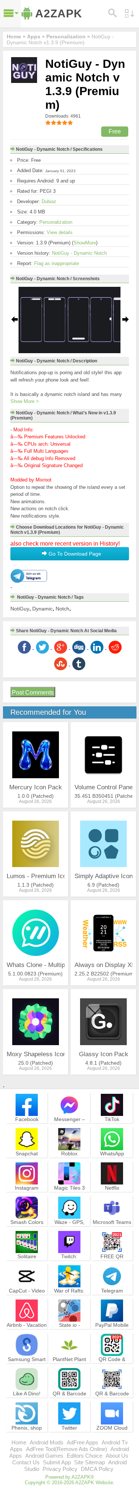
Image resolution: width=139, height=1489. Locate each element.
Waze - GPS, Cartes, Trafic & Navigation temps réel (69, 1232)
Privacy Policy (60, 1469)
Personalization (55, 222)
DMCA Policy (97, 1469)
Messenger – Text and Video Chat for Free (69, 1125)
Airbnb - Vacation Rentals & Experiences (27, 1331)
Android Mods (46, 1442)
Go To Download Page (74, 554)
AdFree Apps (82, 1442)
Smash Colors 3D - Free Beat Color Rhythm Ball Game (26, 1232)
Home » (16, 36)
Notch (62, 609)
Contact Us (26, 1462)
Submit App (57, 1462)
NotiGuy (19, 609)
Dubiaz (49, 201)
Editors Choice (84, 1456)
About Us (117, 1456)
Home (18, 1442)
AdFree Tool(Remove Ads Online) (66, 1449)
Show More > (24, 401)
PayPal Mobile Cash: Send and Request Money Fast (112, 1334)
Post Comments (33, 692)
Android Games (44, 1456)
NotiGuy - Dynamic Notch (79, 253)
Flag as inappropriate (56, 263)
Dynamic (42, 609)
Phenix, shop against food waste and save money (27, 1437)
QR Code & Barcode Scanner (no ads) (112, 1365)
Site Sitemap (89, 1462)
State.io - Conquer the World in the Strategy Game (69, 1334)
